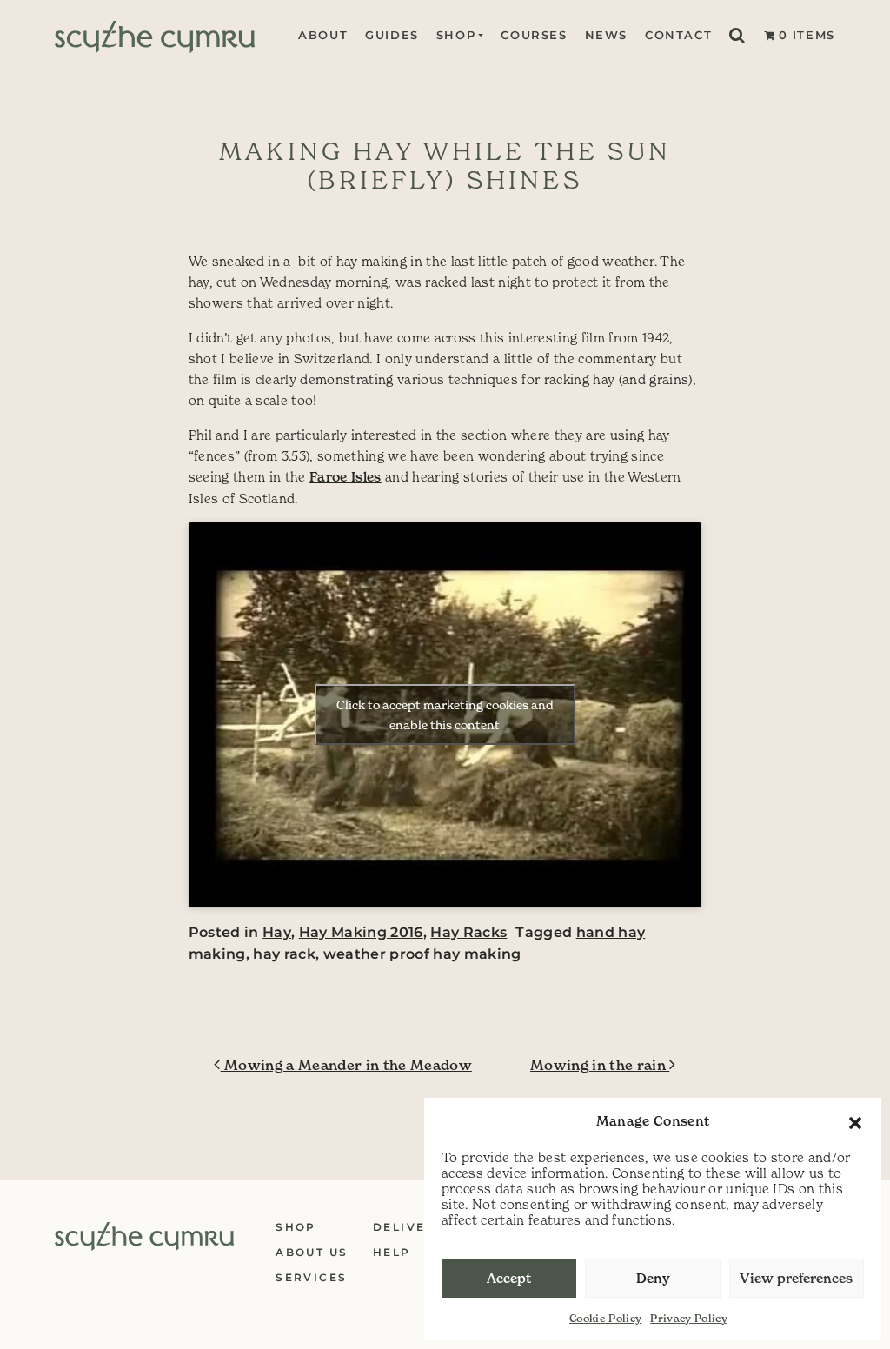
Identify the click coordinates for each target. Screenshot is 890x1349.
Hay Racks (468, 932)
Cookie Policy (605, 1318)
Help (392, 1252)
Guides (392, 35)
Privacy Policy (688, 1318)
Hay (276, 932)
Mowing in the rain (599, 1064)
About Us (312, 1252)
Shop (455, 35)
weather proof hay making (422, 954)
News (606, 35)
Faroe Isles (345, 476)
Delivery (408, 1226)
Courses (534, 35)
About (323, 35)
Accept (509, 1278)
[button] (855, 1121)
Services (311, 1277)
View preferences (796, 1278)
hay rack (284, 954)
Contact (678, 35)
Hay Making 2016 (361, 932)
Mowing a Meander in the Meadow (346, 1064)
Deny (653, 1278)
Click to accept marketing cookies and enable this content (445, 714)
